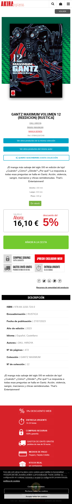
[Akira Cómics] (12, 4)
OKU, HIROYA (35, 123)
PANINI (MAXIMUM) (35, 127)
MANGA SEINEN (35, 131)
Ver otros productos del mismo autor (36, 149)
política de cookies (11, 481)
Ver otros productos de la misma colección (36, 141)
